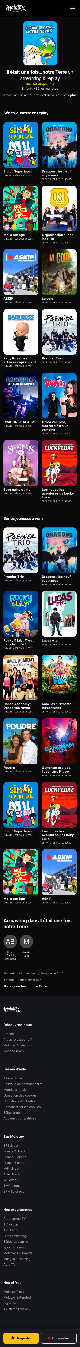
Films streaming (15, 1236)
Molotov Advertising (18, 1045)
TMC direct (11, 1186)
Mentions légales (15, 1090)
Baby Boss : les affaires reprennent (19, 360)
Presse (8, 1034)
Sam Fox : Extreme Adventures (56, 706)
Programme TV (14, 1219)
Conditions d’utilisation (19, 1101)
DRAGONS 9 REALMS (19, 422)
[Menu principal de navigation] (72, 8)
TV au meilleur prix (16, 1309)
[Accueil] (16, 8)
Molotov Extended (17, 1297)
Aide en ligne (12, 1078)
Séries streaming (15, 1242)
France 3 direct (14, 1157)
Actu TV (9, 1264)
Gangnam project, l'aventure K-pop (56, 769)
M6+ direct (11, 1168)
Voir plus (70, 95)
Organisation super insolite (57, 237)
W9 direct (10, 1180)
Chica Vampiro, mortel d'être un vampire (55, 426)
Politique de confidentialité (23, 1084)
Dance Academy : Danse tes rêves (17, 706)
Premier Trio (52, 358)
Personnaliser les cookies (22, 1107)
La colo (47, 299)
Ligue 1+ (9, 1303)
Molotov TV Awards (17, 1253)
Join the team (13, 1051)
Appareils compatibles (19, 1118)
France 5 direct (14, 1163)
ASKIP (8, 299)
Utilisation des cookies (20, 1095)
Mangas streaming (17, 1259)
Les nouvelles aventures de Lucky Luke (58, 493)
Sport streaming (15, 1247)
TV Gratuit (11, 1230)
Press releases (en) (17, 1039)
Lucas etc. (50, 640)
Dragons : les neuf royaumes (56, 173)
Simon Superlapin (17, 171)
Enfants (27, 88)
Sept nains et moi (17, 490)
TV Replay (11, 1224)
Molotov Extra (13, 1292)
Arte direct (11, 1174)
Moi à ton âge (14, 235)
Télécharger (12, 1113)
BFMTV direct (13, 1191)
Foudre (9, 768)
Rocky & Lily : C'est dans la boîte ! (18, 642)
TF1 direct (10, 1145)
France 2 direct (14, 1151)
